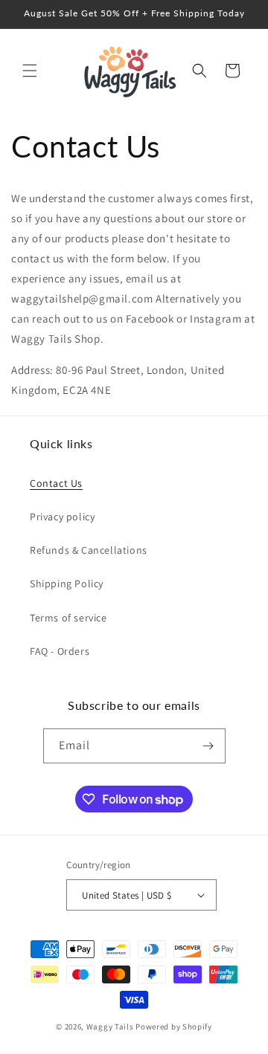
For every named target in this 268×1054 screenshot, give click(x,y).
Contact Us (56, 483)
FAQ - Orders (59, 651)
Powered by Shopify (173, 1026)
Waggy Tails (110, 1026)
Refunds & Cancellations (88, 550)
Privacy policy (62, 516)
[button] (29, 70)
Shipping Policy (66, 583)
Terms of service (68, 617)
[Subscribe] (208, 745)
